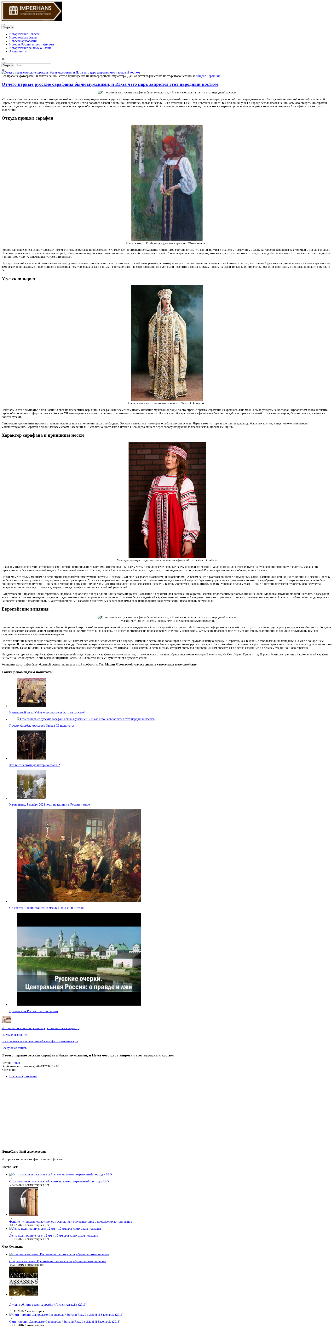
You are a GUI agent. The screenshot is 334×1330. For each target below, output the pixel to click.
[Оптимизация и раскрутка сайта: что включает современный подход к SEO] (170, 1174)
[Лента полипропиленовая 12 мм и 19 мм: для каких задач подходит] (170, 1228)
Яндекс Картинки (208, 76)
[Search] (3, 70)
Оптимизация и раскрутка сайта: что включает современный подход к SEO (59, 1181)
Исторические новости (24, 34)
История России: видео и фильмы (31, 44)
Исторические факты (23, 37)
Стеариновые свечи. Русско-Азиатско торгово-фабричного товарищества (57, 1261)
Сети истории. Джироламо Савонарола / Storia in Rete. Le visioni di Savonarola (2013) (64, 1321)
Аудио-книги (18, 51)
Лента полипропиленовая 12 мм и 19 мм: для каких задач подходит (53, 1235)
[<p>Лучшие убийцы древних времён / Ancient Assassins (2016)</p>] (23, 1294)
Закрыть (8, 27)
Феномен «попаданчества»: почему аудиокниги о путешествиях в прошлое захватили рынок (70, 1221)
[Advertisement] (117, 1115)
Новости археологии (23, 41)
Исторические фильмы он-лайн (30, 48)
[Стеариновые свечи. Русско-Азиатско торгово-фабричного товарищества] (59, 1254)
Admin (15, 1062)
